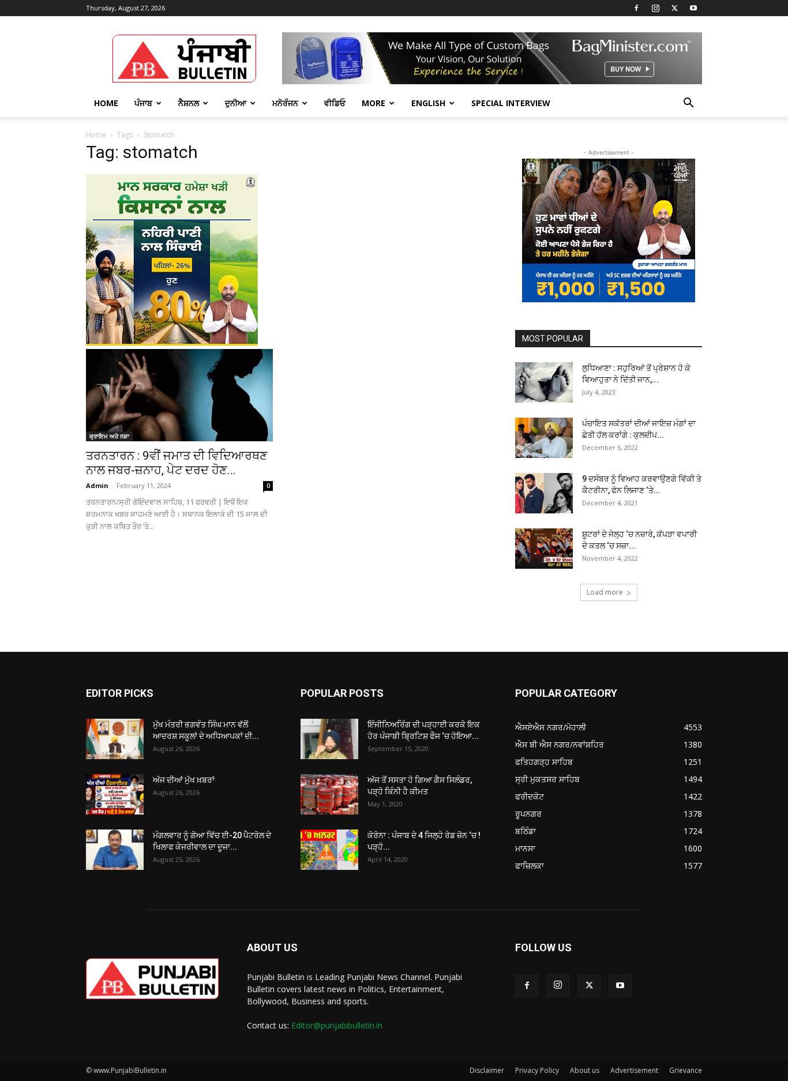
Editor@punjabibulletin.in (336, 1025)
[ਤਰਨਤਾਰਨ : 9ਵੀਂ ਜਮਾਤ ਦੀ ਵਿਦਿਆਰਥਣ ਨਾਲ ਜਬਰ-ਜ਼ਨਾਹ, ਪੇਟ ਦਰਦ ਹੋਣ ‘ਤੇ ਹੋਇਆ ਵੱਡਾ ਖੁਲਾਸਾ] (179, 395)
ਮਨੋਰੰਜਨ (285, 102)
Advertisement (634, 1070)
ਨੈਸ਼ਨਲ (188, 102)
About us (584, 1070)
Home (106, 102)
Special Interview (510, 102)
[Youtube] (693, 8)
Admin (97, 485)
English (428, 102)
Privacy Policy (537, 1070)
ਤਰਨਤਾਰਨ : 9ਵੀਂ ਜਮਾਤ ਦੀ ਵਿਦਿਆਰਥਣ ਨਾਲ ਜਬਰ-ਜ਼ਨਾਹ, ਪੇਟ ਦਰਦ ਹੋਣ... (177, 463)
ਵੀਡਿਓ (335, 102)
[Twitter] (674, 8)
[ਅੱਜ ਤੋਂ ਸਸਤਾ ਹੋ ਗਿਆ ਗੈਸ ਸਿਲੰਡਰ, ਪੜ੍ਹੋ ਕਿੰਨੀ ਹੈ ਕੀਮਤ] (329, 794)
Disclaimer (487, 1070)
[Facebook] (636, 8)
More (373, 102)
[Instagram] (655, 8)
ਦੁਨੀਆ (235, 102)
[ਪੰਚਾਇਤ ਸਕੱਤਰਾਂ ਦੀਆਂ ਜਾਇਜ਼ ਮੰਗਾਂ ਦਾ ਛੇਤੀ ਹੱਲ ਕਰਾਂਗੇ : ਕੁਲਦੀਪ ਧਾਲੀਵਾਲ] (544, 438)
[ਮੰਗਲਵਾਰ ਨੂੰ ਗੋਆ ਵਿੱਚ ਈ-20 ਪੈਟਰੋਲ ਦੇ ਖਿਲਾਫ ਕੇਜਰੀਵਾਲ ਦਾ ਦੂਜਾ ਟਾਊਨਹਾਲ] (115, 849)
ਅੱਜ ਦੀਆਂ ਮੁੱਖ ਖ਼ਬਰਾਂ (184, 780)
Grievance (685, 1070)
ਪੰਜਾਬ (143, 102)
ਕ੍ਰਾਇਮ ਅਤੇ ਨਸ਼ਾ (109, 436)
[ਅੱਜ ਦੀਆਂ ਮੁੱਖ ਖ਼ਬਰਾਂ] (115, 794)
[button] (688, 104)
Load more (605, 592)
